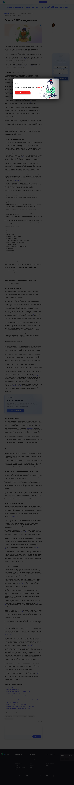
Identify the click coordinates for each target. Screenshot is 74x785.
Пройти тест (23, 92)
